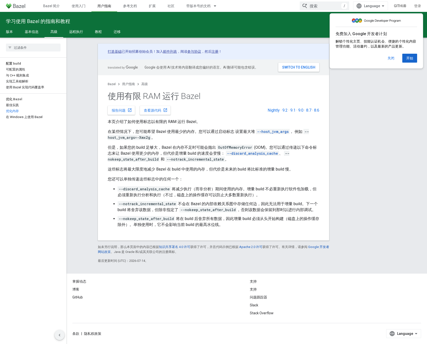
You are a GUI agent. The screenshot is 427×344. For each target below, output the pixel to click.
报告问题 (122, 110)
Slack (254, 305)
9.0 (300, 110)
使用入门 (78, 6)
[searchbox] (33, 47)
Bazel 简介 (51, 6)
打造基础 (115, 51)
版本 (9, 32)
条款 (75, 334)
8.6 (316, 110)
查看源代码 (156, 110)
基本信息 (32, 32)
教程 (98, 32)
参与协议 (194, 51)
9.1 (293, 110)
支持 (253, 289)
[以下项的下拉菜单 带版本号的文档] (217, 6)
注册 (215, 51)
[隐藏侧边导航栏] (59, 335)
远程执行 (76, 32)
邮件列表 (170, 51)
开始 (409, 58)
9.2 (285, 110)
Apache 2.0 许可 (250, 247)
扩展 (152, 6)
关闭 (390, 58)
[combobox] (324, 5)
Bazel (112, 84)
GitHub (400, 6)
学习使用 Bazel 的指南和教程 (38, 21)
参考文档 (130, 6)
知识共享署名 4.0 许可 (174, 247)
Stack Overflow (262, 313)
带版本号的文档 (198, 6)
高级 (53, 32)
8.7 (308, 110)
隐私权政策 (92, 334)
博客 (75, 289)
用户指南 (104, 6)
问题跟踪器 (258, 297)
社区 (171, 6)
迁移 (117, 32)
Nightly (274, 110)
